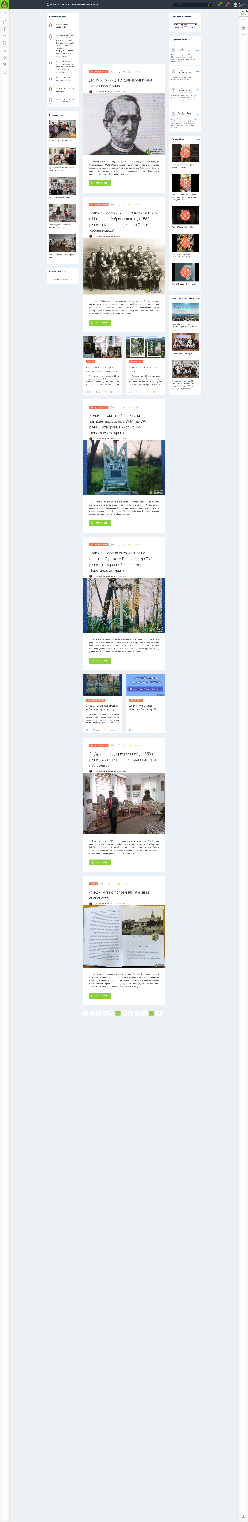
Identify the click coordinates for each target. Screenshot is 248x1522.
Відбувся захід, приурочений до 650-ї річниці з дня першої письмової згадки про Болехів (122, 759)
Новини (91, 362)
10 (144, 1013)
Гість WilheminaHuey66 (184, 71)
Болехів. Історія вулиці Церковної (65, 89)
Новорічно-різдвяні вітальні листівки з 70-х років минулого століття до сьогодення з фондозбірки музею (65, 67)
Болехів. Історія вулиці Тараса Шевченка (65, 100)
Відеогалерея (136, 362)
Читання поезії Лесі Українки (183, 354)
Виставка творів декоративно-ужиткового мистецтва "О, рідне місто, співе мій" (184, 197)
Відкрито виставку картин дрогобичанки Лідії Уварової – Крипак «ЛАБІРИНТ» (102, 371)
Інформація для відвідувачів (62, 25)
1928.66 (181, 49)
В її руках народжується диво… (61, 141)
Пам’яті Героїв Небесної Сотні (183, 227)
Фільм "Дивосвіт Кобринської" (184, 284)
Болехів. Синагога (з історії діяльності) (64, 79)
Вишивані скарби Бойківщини (60, 198)
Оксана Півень (109, 91)
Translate (192, 27)
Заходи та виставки (99, 72)
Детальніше (101, 183)
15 (158, 1013)
